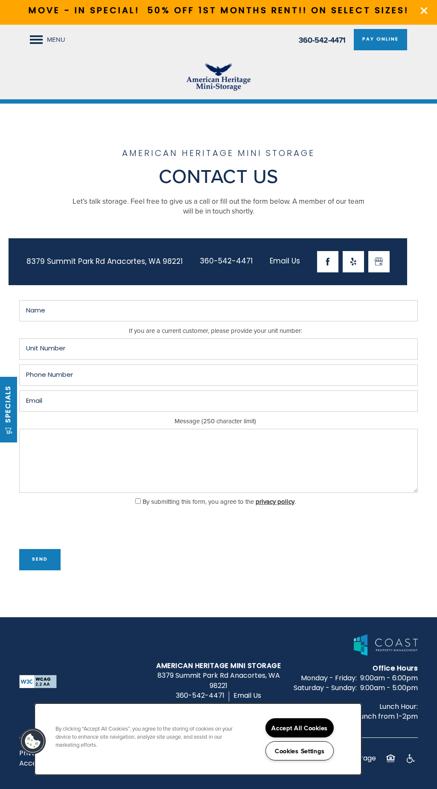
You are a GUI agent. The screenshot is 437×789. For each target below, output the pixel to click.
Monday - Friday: (329, 678)
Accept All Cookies (299, 727)
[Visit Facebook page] (327, 261)
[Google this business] (379, 261)
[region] (198, 739)
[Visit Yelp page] (353, 261)
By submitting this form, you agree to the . (219, 501)
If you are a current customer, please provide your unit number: (215, 331)
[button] (424, 10)
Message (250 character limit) (215, 421)
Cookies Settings (300, 750)
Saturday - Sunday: (325, 688)
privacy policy (275, 501)
